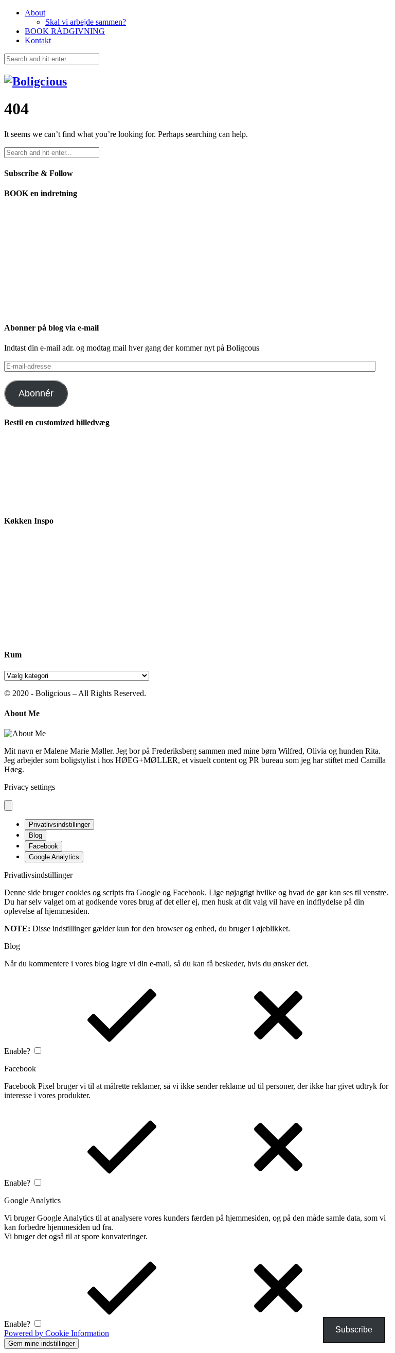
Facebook (43, 846)
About (35, 12)
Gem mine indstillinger (41, 1343)
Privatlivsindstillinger (59, 824)
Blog (35, 835)
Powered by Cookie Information (56, 1333)
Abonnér (36, 393)
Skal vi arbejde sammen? (85, 22)
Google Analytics (54, 857)
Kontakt (38, 40)
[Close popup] (8, 805)
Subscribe (353, 1329)
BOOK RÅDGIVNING (65, 31)
